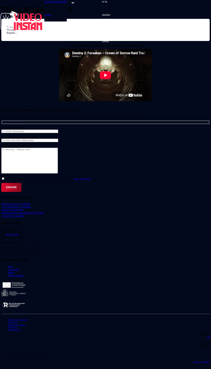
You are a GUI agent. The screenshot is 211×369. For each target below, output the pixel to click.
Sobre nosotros (15, 275)
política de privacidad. (82, 179)
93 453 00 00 (12, 234)
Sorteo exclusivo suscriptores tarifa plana (22, 212)
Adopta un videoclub (12, 209)
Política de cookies (16, 325)
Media (11, 272)
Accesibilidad (14, 330)
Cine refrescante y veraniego (16, 206)
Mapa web (12, 327)
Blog (10, 266)
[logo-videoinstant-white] (21, 29)
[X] (208, 337)
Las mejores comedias (12, 215)
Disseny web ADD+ (202, 362)
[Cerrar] (73, 2)
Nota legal (12, 322)
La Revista (13, 269)
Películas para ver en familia (15, 203)
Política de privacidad (18, 320)
